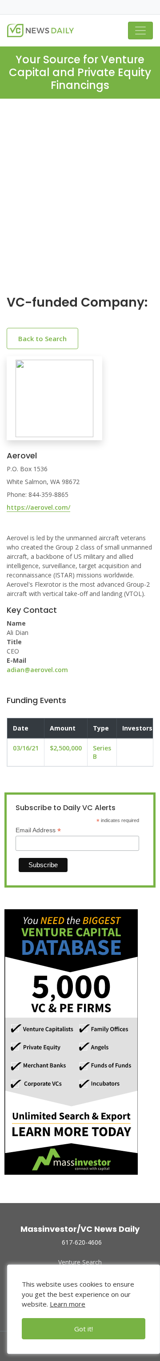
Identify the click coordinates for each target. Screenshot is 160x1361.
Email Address (38, 830)
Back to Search (42, 338)
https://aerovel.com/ (38, 507)
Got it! (83, 1328)
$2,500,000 (66, 748)
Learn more (67, 1303)
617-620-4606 (82, 1242)
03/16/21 (26, 748)
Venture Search (80, 1262)
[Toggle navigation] (140, 30)
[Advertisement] (80, 204)
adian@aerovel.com (37, 669)
